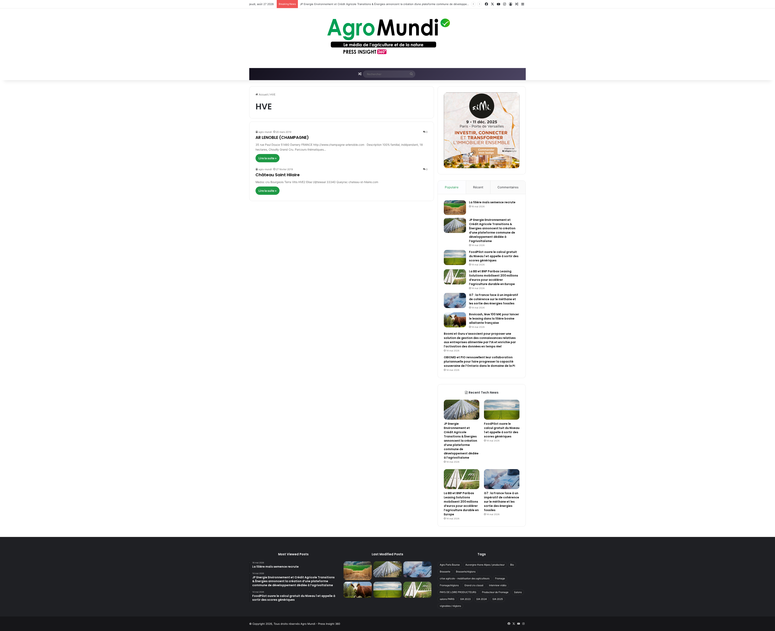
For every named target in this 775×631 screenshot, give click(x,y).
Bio (512, 564)
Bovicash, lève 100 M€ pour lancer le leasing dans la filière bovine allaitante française (494, 318)
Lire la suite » (267, 158)
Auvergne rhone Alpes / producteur (485, 564)
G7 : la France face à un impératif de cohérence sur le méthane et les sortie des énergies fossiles (493, 299)
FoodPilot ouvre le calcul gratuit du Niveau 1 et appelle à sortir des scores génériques (493, 256)
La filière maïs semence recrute (492, 202)
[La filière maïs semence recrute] (455, 207)
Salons (518, 592)
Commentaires (507, 187)
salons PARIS (447, 599)
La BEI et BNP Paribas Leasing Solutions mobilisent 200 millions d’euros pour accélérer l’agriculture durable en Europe (493, 277)
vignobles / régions (450, 605)
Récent (478, 187)
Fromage (500, 578)
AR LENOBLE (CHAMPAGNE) (282, 137)
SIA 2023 (465, 599)
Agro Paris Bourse (450, 564)
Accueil (263, 94)
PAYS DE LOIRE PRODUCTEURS (458, 592)
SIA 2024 (481, 599)
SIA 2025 (497, 599)
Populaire (452, 187)
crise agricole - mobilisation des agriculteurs (464, 578)
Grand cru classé (473, 585)
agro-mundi (265, 131)
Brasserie (445, 571)
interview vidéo (497, 585)
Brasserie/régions (465, 571)
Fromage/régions (449, 585)
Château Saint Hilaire (278, 175)
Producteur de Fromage (495, 592)
